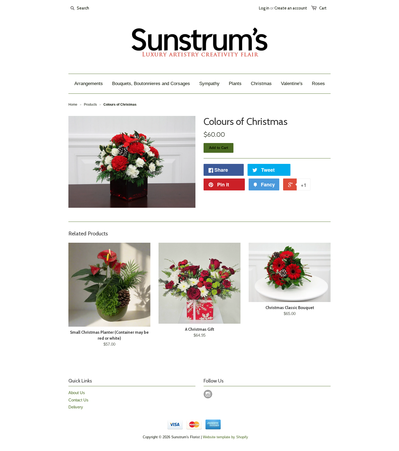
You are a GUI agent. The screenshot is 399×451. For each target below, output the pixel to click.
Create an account (290, 8)
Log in (264, 8)
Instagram (208, 394)
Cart (323, 8)
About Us (76, 392)
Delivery (75, 407)
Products (90, 104)
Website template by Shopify (225, 437)
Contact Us (78, 400)
